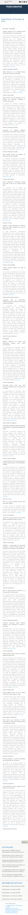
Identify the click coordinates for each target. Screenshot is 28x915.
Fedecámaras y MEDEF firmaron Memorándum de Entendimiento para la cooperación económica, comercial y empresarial (13, 851)
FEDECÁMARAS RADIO (8, 2)
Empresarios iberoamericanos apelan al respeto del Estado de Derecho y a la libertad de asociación (13, 861)
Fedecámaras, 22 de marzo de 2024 (12, 896)
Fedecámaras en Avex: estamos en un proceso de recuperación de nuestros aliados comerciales (12, 856)
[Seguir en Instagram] (24, 2)
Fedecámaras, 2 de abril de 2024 (11, 889)
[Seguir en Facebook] (20, 2)
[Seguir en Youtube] (26, 2)
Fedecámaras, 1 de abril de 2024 (11, 892)
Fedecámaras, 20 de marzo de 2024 (12, 899)
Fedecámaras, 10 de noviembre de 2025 (13, 886)
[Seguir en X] (22, 2)
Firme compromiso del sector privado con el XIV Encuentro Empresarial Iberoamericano (13, 865)
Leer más (12, 66)
